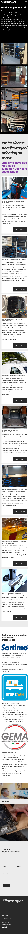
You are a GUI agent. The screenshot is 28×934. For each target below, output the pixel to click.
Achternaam (20, 859)
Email (4, 866)
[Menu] (26, 2)
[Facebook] (6, 927)
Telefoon (19, 866)
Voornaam (6, 859)
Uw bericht (6, 873)
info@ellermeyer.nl (6, 924)
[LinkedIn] (3, 927)
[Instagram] (5, 927)
